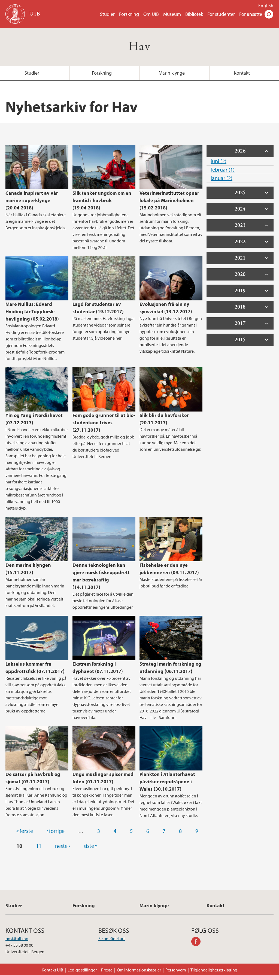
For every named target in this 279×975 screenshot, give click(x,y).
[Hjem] (15, 14)
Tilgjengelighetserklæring (213, 970)
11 (38, 845)
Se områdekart (111, 938)
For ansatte (250, 14)
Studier (107, 14)
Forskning (129, 14)
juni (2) (218, 161)
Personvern (175, 970)
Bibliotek (194, 14)
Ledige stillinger (82, 970)
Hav (139, 46)
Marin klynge (172, 73)
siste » (90, 845)
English (266, 5)
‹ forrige (56, 830)
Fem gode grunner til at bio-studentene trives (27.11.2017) (103, 422)
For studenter (221, 14)
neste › (62, 845)
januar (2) (221, 178)
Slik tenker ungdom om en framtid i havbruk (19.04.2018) (101, 200)
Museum (172, 14)
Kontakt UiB (52, 970)
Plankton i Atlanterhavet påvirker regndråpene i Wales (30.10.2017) (167, 781)
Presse (107, 970)
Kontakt (242, 73)
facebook (197, 942)
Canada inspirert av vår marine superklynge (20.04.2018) (31, 200)
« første (24, 830)
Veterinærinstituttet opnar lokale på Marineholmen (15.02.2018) (169, 200)
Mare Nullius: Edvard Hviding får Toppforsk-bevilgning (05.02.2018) (32, 311)
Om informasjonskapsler (139, 970)
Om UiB (151, 14)
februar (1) (223, 169)
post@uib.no (16, 938)
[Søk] (269, 14)
